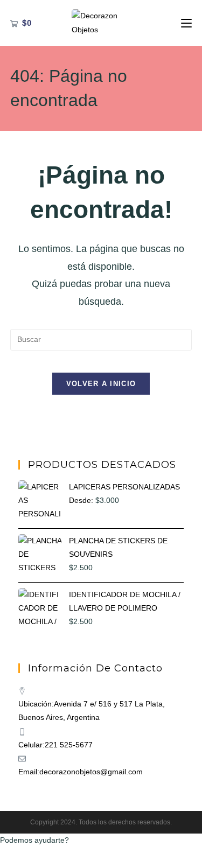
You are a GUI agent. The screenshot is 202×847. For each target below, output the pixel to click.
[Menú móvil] (186, 22)
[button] (101, 840)
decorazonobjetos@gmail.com (91, 771)
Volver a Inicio (101, 384)
